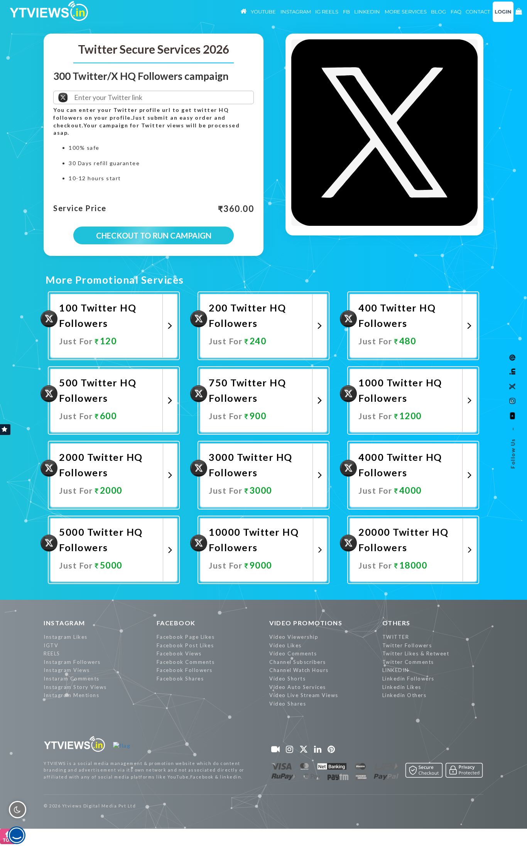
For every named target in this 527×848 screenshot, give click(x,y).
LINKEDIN (395, 670)
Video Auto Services (297, 687)
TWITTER (395, 637)
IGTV (51, 645)
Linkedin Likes (401, 687)
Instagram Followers (72, 662)
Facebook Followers (185, 670)
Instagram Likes (66, 637)
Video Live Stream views (303, 695)
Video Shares (287, 704)
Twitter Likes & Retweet (415, 653)
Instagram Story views (75, 687)
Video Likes (285, 645)
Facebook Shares (180, 678)
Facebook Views (179, 653)
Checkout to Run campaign (153, 235)
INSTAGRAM (64, 622)
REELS (52, 653)
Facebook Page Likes (186, 637)
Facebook (176, 622)
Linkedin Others (404, 695)
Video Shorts (287, 678)
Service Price (79, 208)
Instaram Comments (72, 678)
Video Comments (293, 653)
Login (503, 11)
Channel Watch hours (299, 670)
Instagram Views (67, 670)
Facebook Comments (186, 662)
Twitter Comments (408, 662)
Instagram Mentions (71, 695)
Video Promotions (305, 622)
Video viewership (293, 637)
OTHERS (396, 622)
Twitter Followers (407, 645)
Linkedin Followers (408, 678)
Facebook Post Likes (185, 645)
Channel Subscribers (297, 662)
